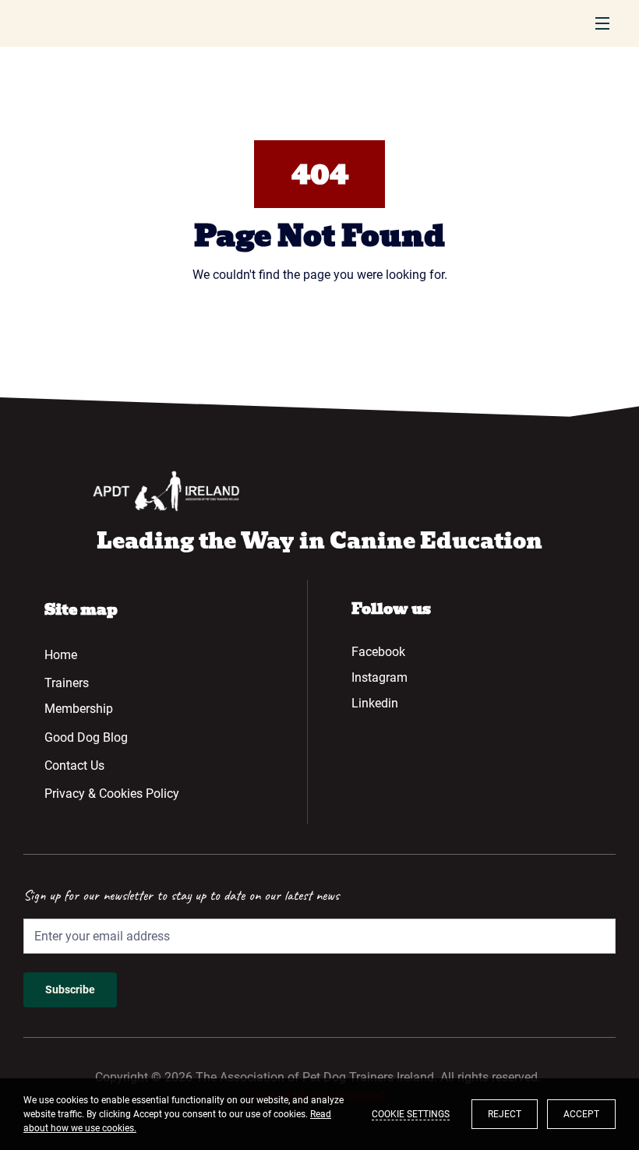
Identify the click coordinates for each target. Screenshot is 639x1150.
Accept (581, 1114)
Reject (504, 1114)
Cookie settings (411, 1114)
